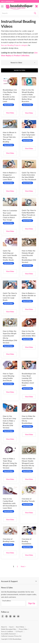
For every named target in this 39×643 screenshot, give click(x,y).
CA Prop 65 (19, 631)
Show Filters (19, 70)
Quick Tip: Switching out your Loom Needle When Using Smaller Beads (10, 255)
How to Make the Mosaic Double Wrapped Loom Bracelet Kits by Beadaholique (28, 463)
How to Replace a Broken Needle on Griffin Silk (29, 295)
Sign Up (31, 603)
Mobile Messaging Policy (8, 629)
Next (23, 566)
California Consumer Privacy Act (11, 636)
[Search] (35, 13)
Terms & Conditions (7, 631)
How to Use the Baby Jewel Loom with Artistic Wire (29, 333)
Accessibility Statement (8, 634)
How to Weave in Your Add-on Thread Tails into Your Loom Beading (9, 137)
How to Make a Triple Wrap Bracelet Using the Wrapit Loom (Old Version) (10, 463)
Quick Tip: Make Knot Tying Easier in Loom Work (28, 134)
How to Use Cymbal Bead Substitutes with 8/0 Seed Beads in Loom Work (10, 503)
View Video (10, 113)
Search (11, 627)
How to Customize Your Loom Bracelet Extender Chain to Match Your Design (10, 215)
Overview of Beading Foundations (26, 541)
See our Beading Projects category (14, 45)
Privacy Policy (23, 629)
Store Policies (20, 627)
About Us (4, 627)
